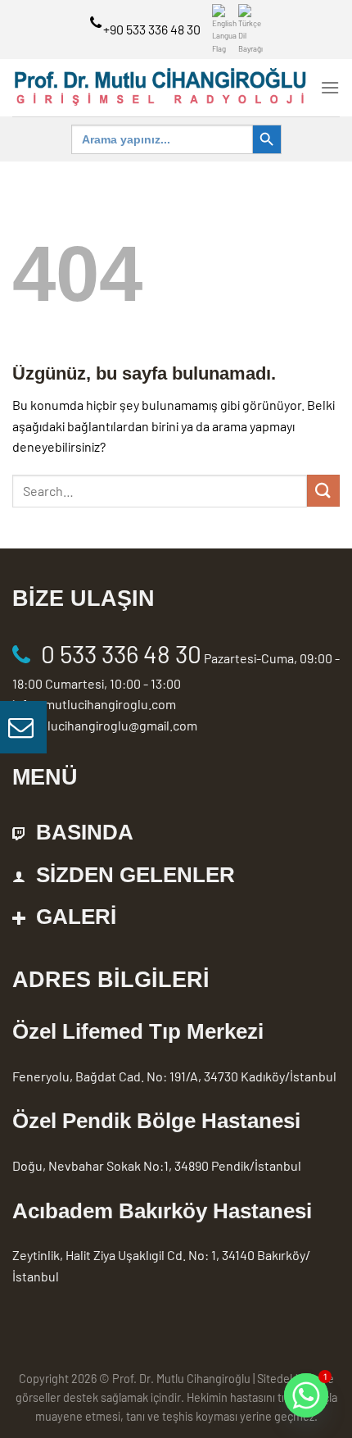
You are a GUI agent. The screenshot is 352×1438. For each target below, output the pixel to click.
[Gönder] (323, 491)
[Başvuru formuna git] (23, 727)
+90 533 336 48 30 (152, 29)
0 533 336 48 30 (121, 653)
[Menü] (330, 87)
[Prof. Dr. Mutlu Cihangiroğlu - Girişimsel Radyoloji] (160, 88)
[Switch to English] (224, 29)
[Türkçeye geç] (250, 29)
